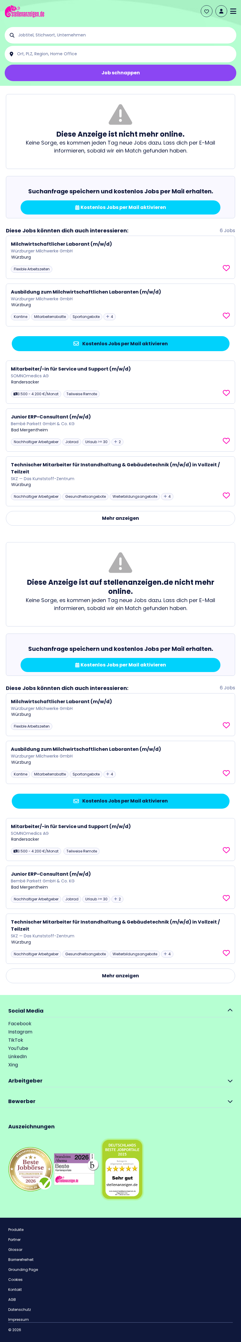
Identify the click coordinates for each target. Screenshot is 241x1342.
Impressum (18, 1319)
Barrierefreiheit (21, 1259)
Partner (14, 1239)
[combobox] (125, 35)
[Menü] (233, 11)
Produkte (16, 1229)
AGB (12, 1299)
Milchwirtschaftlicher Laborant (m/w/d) (61, 244)
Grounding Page (23, 1269)
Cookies (15, 1279)
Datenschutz (19, 1309)
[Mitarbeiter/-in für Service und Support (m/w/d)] (120, 382)
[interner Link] (24, 11)
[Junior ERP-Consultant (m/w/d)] (120, 430)
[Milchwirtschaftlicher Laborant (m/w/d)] (120, 257)
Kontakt (15, 1289)
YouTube (18, 1048)
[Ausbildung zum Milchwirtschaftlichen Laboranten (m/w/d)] (120, 305)
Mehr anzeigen (120, 518)
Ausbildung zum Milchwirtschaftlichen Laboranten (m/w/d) (86, 292)
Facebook (19, 1023)
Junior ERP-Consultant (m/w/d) (51, 416)
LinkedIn (17, 1056)
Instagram (20, 1031)
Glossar (15, 1249)
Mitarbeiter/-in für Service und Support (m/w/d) (71, 369)
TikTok (15, 1040)
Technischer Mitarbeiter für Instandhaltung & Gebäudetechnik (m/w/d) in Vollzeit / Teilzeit (115, 468)
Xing (13, 1064)
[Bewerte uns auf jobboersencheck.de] (30, 1168)
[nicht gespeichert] (226, 268)
